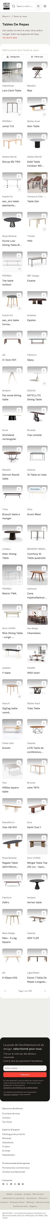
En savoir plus (10, 37)
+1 (19, 114)
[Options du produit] (19, 65)
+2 (19, 269)
